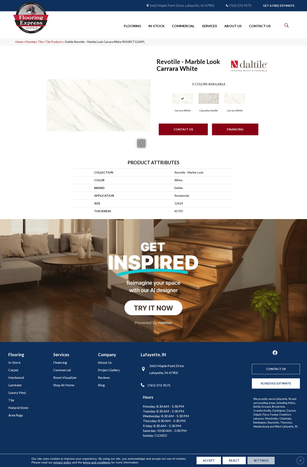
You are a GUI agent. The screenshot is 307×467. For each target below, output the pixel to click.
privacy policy (62, 462)
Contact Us (183, 129)
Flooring (30, 41)
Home (19, 41)
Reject (234, 460)
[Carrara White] (182, 98)
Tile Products (54, 41)
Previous (154, 95)
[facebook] (275, 353)
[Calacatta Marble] (208, 98)
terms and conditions (96, 462)
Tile (40, 41)
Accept (209, 460)
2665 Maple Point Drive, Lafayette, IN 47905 (182, 5)
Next (262, 95)
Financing (235, 129)
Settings (261, 460)
